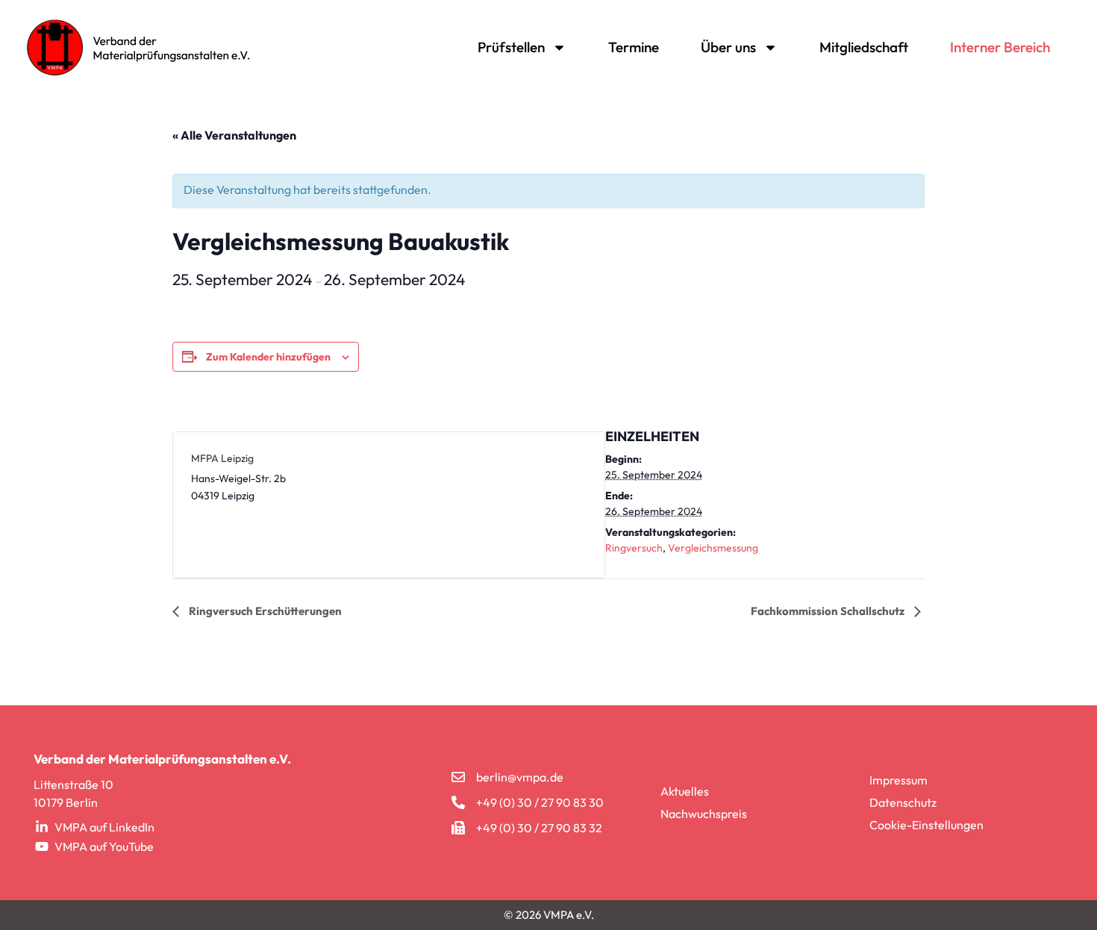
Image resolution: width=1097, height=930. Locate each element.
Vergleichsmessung (713, 548)
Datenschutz (903, 802)
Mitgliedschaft (863, 47)
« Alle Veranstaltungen (234, 135)
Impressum (898, 780)
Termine (633, 47)
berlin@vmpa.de (519, 777)
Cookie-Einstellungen (926, 824)
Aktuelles (684, 791)
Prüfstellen (511, 47)
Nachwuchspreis (703, 813)
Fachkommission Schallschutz (829, 611)
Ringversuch (634, 548)
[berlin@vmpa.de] (458, 777)
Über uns (728, 47)
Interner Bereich (1000, 47)
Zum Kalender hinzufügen (268, 356)
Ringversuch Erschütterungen (264, 611)
